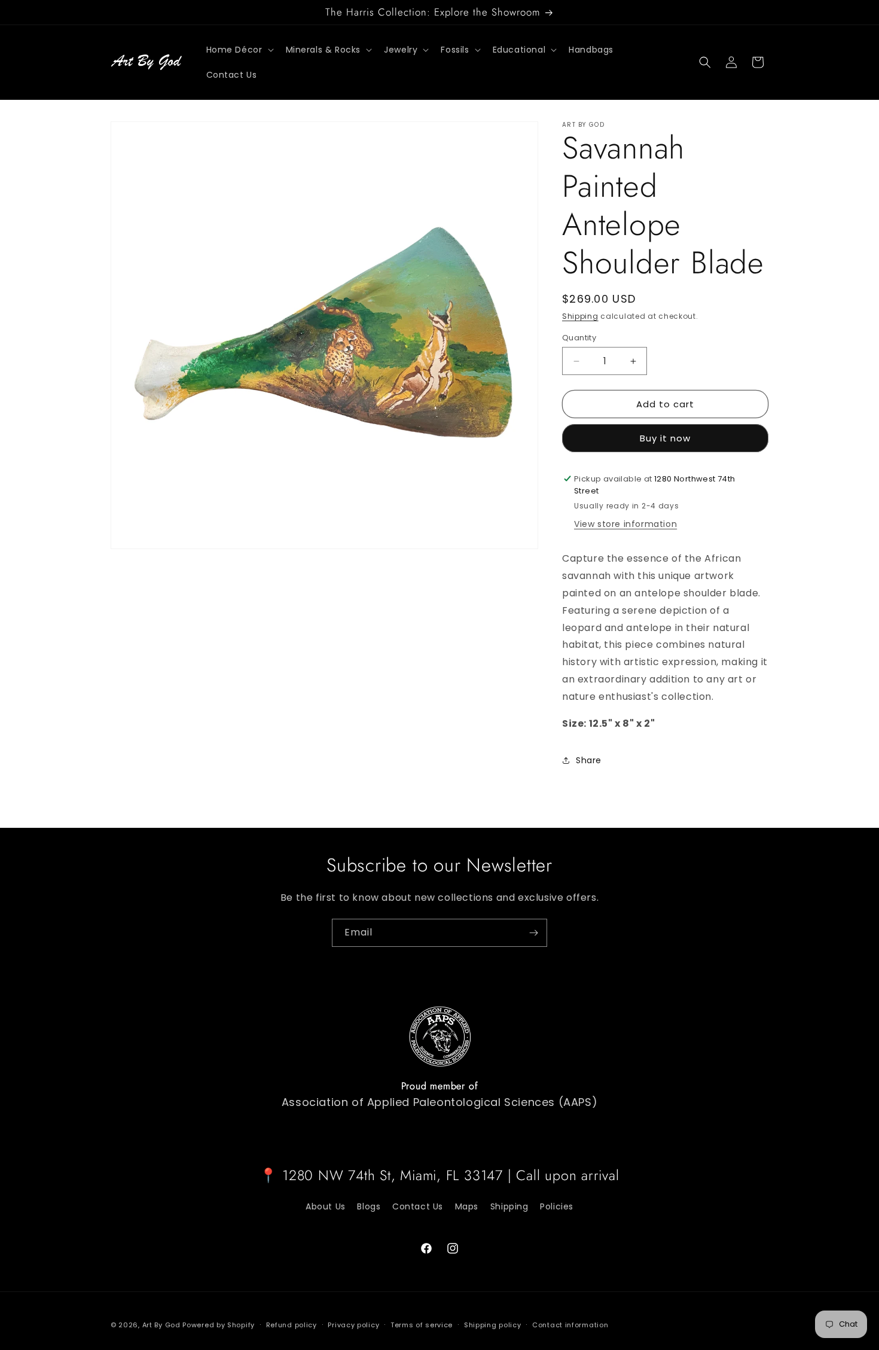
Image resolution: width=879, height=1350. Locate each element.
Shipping (580, 316)
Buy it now (665, 438)
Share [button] (589, 760)
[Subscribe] (533, 933)
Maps (466, 1206)
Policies (556, 1206)
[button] (239, 49)
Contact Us (417, 1206)
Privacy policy (353, 1325)
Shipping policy (492, 1325)
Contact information (570, 1325)
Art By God (161, 1325)
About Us (326, 1206)
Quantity (579, 337)
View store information (625, 524)
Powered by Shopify (218, 1325)
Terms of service (421, 1325)
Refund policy (291, 1325)
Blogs (368, 1206)
